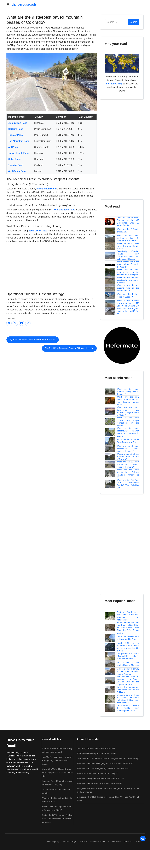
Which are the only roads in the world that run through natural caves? (128, 401)
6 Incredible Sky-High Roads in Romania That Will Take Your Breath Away (108, 799)
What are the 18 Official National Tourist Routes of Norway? (128, 456)
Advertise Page (69, 841)
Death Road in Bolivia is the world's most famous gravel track (128, 708)
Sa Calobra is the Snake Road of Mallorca (128, 663)
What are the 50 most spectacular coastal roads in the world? (128, 448)
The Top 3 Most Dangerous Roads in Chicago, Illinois (68, 348)
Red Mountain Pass (18, 141)
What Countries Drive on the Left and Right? (97, 773)
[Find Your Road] (122, 63)
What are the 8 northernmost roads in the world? (99, 783)
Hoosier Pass (15, 135)
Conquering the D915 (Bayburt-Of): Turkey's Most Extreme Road (128, 656)
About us (128, 841)
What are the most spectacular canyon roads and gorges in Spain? (128, 432)
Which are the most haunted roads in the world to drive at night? (128, 272)
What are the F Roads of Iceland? (128, 230)
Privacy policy (53, 841)
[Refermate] (122, 345)
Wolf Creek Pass (17, 171)
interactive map (113, 83)
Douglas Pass (15, 165)
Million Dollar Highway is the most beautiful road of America (128, 671)
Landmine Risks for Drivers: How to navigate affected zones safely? (108, 758)
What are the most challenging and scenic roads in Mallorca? (105, 763)
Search (133, 22)
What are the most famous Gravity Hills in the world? (128, 391)
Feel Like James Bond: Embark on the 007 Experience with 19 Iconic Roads (128, 221)
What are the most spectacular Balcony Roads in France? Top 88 (128, 473)
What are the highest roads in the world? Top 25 (128, 311)
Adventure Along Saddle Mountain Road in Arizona (33, 340)
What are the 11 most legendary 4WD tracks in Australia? (103, 768)
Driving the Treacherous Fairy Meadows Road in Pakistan (128, 689)
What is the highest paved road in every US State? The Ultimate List (128, 303)
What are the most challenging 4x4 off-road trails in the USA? (128, 238)
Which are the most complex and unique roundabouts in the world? (128, 421)
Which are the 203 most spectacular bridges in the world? (128, 280)
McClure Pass (15, 129)
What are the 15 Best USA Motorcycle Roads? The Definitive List (128, 484)
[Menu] (9, 4)
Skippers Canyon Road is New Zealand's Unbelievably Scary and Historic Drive (128, 699)
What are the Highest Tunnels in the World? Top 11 (100, 778)
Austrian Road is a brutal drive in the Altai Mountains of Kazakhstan (128, 616)
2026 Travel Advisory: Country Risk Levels (96, 753)
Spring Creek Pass (18, 153)
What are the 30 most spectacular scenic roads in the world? (128, 464)
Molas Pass (14, 159)
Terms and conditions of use (92, 841)
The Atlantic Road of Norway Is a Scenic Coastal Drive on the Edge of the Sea (128, 680)
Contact (138, 841)
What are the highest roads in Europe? (128, 295)
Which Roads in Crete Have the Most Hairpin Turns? (128, 246)
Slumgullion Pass (17, 123)
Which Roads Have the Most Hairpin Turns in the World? (128, 264)
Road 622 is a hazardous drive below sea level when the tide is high (128, 647)
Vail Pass (13, 147)
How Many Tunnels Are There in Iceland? (96, 748)
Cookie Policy (114, 841)
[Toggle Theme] (143, 838)
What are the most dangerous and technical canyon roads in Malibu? (128, 411)
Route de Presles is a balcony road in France (128, 637)
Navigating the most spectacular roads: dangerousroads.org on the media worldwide (108, 790)
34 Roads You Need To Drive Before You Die (128, 441)
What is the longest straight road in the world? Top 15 (128, 288)
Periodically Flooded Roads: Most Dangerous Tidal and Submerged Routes (128, 255)
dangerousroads (24, 4)
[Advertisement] (51, 267)
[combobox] (116, 22)
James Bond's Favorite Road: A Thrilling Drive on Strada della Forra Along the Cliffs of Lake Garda (128, 627)
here (23, 766)
